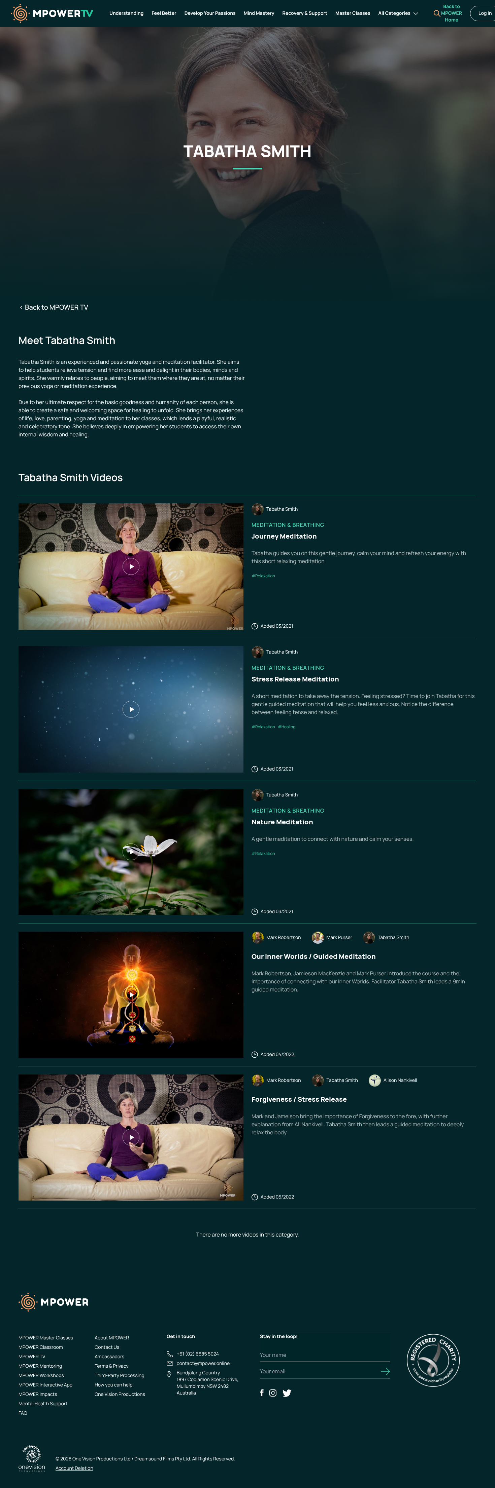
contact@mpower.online (203, 1363)
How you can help (113, 1385)
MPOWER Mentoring (40, 1366)
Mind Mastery (259, 13)
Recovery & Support (305, 13)
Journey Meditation (284, 536)
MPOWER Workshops (41, 1375)
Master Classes (352, 13)
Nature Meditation (282, 821)
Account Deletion (74, 1468)
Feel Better (164, 13)
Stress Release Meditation (295, 678)
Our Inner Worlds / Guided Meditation (314, 956)
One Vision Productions (120, 1394)
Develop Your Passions (210, 13)
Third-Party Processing (119, 1375)
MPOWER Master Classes (46, 1338)
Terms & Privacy (112, 1366)
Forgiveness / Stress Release (299, 1099)
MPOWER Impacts (38, 1394)
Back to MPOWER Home (451, 13)
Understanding (126, 13)
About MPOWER (112, 1338)
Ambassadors (109, 1357)
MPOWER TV (32, 1357)
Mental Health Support (43, 1404)
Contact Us (107, 1347)
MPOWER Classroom (41, 1347)
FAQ (23, 1413)
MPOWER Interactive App (45, 1385)
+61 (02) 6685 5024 (198, 1354)
